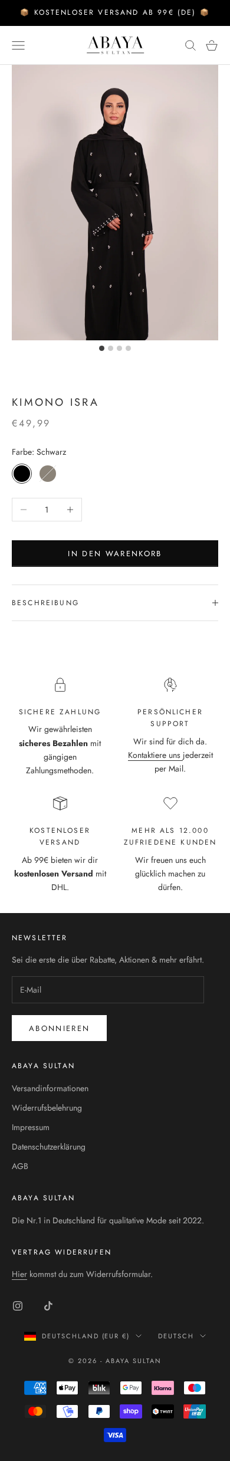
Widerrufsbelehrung (47, 1108)
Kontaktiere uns (155, 755)
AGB (20, 1166)
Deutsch (176, 1336)
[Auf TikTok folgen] (48, 1306)
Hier (19, 1274)
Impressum (31, 1127)
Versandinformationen (50, 1088)
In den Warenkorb (115, 553)
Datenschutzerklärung (49, 1147)
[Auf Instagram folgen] (18, 1306)
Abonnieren (59, 1028)
